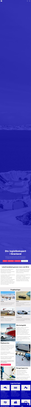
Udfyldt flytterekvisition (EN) (6, 364)
